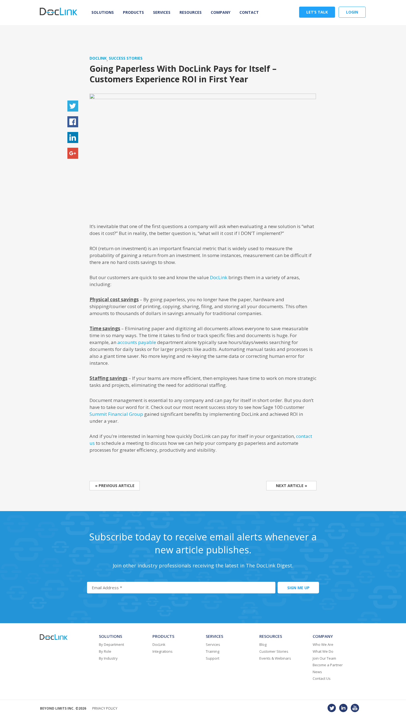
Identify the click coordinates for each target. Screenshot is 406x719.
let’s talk (317, 12)
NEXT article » (291, 485)
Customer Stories (273, 651)
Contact (249, 12)
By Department (111, 644)
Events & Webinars (275, 658)
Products (133, 12)
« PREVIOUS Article (115, 485)
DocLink (98, 58)
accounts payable (136, 342)
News (317, 671)
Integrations (162, 651)
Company (323, 636)
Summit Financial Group (116, 414)
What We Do (323, 651)
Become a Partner (328, 664)
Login (352, 12)
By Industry (108, 658)
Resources (191, 12)
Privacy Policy (104, 708)
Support (212, 658)
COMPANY (220, 12)
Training (212, 651)
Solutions (102, 12)
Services (161, 12)
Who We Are (323, 644)
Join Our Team (324, 658)
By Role (105, 651)
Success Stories (126, 58)
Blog (263, 644)
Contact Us (322, 678)
